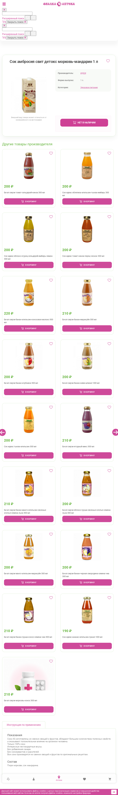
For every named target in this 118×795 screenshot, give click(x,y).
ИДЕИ (83, 73)
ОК (114, 792)
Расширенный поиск (13, 18)
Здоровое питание (89, 87)
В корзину (30, 201)
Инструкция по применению (24, 724)
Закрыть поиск (15, 22)
